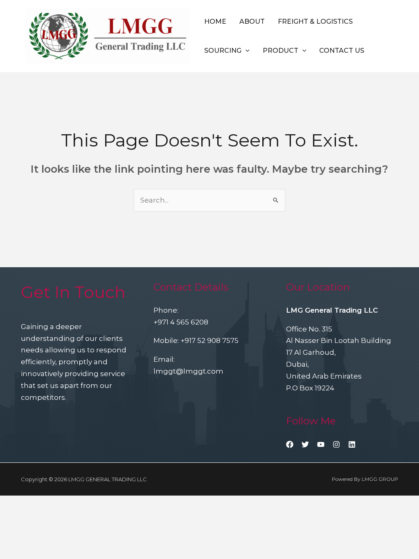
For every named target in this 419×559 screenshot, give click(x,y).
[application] (245, 50)
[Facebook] (289, 444)
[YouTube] (320, 444)
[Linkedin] (352, 444)
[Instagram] (336, 444)
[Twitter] (305, 444)
